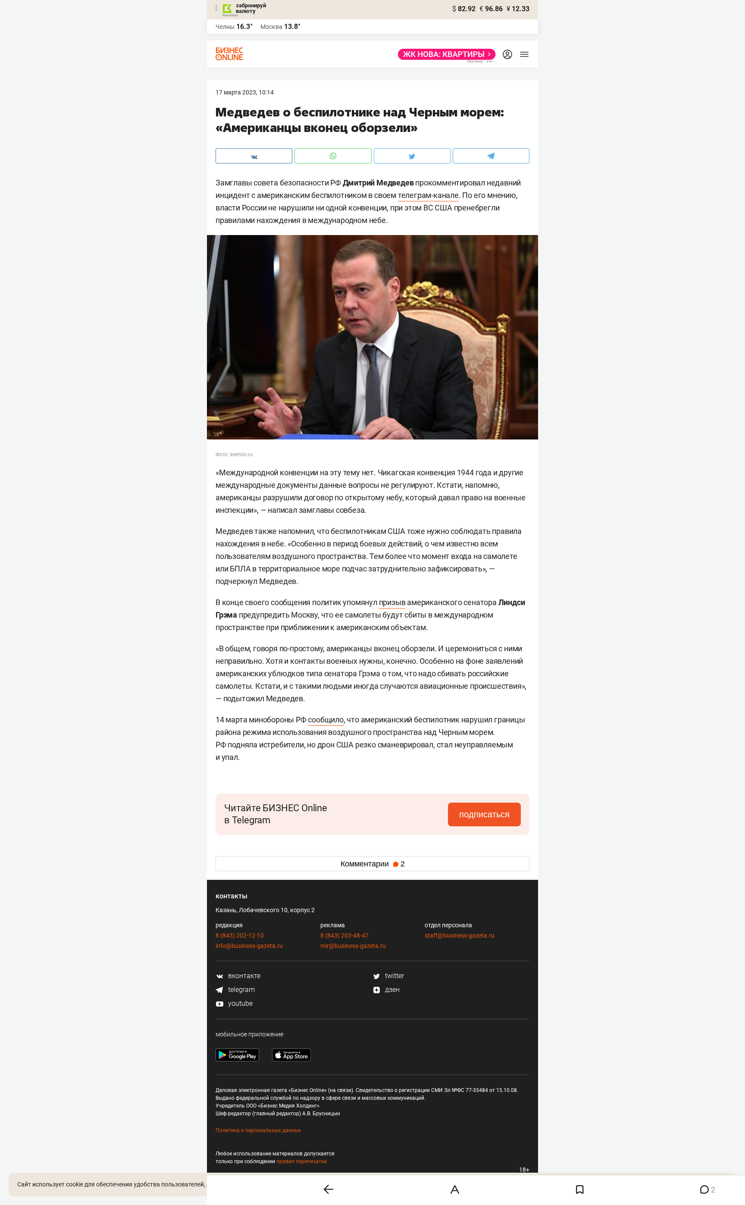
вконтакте (243, 976)
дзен (391, 989)
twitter (393, 976)
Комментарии (373, 864)
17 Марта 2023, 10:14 (245, 92)
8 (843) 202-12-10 (240, 935)
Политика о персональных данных (258, 1130)
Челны (225, 26)
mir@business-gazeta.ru (353, 945)
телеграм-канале (428, 195)
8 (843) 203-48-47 (344, 935)
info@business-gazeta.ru (249, 945)
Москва (271, 26)
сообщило (325, 719)
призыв (392, 602)
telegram (240, 989)
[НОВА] (444, 54)
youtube (239, 1003)
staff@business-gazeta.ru (460, 935)
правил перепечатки (301, 1161)
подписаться (484, 814)
